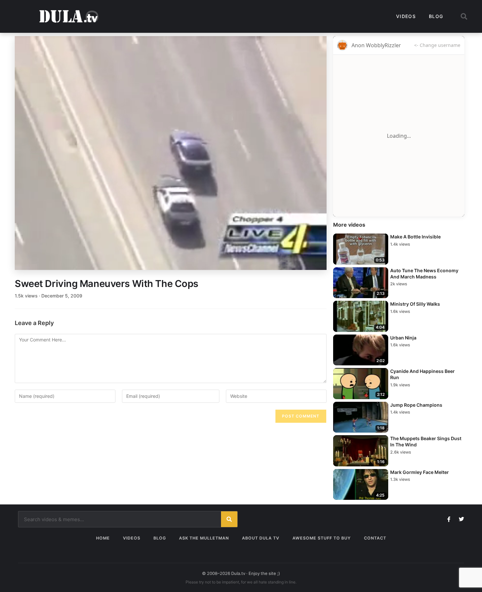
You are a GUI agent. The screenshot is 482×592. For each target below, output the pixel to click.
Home (103, 538)
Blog (436, 16)
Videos (406, 16)
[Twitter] (461, 519)
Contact (375, 538)
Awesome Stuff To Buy (321, 538)
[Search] (229, 519)
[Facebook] (449, 519)
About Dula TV (260, 538)
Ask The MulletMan (204, 538)
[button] (464, 16)
